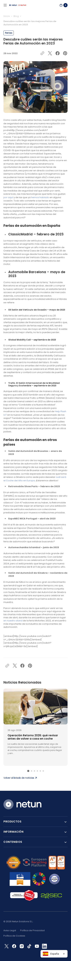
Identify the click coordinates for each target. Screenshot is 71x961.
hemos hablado (40, 197)
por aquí (8, 197)
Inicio (6, 16)
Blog (16, 16)
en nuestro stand (12, 620)
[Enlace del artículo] (35, 727)
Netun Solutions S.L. (22, 921)
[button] (5, 5)
